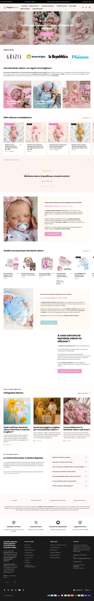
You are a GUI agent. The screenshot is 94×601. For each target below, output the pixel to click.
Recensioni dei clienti (80, 500)
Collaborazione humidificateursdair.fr (30, 566)
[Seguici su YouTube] (19, 590)
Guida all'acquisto (29, 555)
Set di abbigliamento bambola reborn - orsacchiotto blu (80, 275)
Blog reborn (27, 545)
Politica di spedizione (55, 552)
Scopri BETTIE (47, 34)
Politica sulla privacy (55, 547)
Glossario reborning (29, 550)
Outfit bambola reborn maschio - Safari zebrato (28, 274)
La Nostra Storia (77, 561)
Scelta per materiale (47, 6)
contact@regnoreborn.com (83, 558)
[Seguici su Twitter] (8, 590)
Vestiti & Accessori (62, 6)
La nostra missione (36, 500)
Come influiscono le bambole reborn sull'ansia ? (76, 428)
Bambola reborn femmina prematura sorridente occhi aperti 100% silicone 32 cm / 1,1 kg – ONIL (35, 147)
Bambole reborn (34, 6)
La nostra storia (28, 557)
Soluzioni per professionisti (58, 500)
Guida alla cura (28, 552)
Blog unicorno (28, 547)
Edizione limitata (25, 9)
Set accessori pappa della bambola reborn (45, 274)
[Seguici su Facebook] (5, 590)
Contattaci (27, 562)
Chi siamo (14, 500)
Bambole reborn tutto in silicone (70, 371)
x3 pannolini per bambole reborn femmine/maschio (62, 275)
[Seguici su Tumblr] (23, 590)
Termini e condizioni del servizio (58, 545)
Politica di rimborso (55, 557)
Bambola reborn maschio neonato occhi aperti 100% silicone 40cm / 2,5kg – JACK (79, 146)
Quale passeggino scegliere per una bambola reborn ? (46, 428)
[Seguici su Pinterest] (16, 590)
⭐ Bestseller (24, 6)
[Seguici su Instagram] (12, 590)
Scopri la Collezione (53, 234)
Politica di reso (53, 550)
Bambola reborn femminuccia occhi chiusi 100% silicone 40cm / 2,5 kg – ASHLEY (57, 146)
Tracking (27, 560)
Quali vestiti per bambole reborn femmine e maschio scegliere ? (17, 429)
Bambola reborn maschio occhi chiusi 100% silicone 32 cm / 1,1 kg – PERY (11, 147)
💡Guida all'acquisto (37, 9)
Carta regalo (72, 6)
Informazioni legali (54, 555)
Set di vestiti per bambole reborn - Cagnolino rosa (9, 275)
